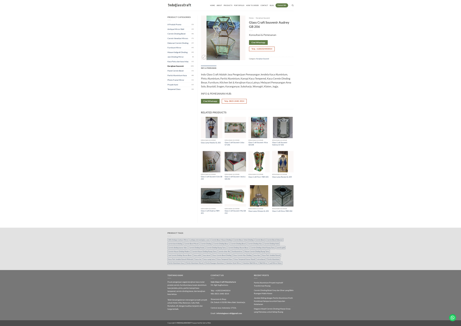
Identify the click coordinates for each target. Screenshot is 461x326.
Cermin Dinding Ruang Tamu (216, 248)
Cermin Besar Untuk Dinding (243, 240)
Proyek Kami (172, 84)
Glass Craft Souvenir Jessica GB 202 (235, 178)
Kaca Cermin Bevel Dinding (222, 255)
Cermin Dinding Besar (221, 244)
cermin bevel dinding (175, 244)
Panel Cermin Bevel (175, 71)
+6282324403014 (222, 290)
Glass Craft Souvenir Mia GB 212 (235, 212)
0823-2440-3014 (222, 293)
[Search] (293, 5)
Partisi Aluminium (273, 259)
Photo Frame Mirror (175, 80)
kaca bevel (206, 255)
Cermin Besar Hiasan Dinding (221, 240)
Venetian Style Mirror (233, 263)
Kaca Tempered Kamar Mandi (244, 259)
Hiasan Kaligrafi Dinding (177, 52)
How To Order (252, 5)
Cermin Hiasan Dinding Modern (179, 251)
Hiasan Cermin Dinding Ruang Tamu (257, 251)
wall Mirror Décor (276, 263)
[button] (204, 57)
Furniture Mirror (174, 47)
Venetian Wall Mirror (250, 263)
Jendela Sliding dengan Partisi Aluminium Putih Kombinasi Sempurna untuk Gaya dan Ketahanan (273, 301)
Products (228, 5)
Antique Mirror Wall (175, 29)
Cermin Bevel (260, 240)
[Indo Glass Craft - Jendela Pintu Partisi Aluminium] (179, 5)
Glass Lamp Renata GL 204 (282, 177)
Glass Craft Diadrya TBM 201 (210, 212)
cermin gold (281, 248)
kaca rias (198, 259)
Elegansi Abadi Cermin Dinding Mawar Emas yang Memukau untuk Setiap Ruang (272, 310)
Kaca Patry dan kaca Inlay (177, 61)
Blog (272, 5)
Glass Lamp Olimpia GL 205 (258, 211)
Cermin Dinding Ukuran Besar (238, 248)
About (219, 5)
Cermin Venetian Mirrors (177, 38)
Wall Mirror (263, 263)
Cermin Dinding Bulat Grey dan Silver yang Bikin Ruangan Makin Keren (274, 291)
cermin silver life (224, 251)
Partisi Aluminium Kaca (177, 75)
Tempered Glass (174, 89)
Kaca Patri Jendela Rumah (271, 255)
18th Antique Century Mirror (178, 240)
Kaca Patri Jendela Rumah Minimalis (180, 259)
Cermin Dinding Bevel (176, 33)
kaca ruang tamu (209, 259)
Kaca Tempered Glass (224, 259)
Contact (264, 5)
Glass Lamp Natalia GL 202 (211, 143)
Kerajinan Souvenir (175, 66)
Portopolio (239, 5)
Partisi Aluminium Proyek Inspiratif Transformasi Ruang (268, 284)
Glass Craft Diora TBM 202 (282, 211)
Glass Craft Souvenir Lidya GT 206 (234, 143)
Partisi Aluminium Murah (194, 263)
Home (212, 5)
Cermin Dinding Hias (255, 244)
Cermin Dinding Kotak (196, 248)
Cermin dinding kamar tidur (177, 248)
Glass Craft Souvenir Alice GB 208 (258, 143)
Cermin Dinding (206, 244)
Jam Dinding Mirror (175, 57)
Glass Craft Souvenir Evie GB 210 (211, 178)
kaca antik (197, 255)
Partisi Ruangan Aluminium (215, 263)
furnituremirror (237, 251)
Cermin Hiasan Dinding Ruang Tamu (204, 251)
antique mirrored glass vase (199, 240)
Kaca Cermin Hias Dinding (243, 255)
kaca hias (257, 255)
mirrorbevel (261, 259)
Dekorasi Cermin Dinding (177, 43)
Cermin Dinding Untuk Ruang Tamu (263, 248)
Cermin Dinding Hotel (271, 244)
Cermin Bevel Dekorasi (275, 240)
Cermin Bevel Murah (191, 244)
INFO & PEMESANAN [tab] (208, 68)
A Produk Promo (174, 24)
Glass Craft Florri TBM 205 (258, 177)
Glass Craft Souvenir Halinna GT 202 (279, 143)
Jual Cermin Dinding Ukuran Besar (180, 255)
